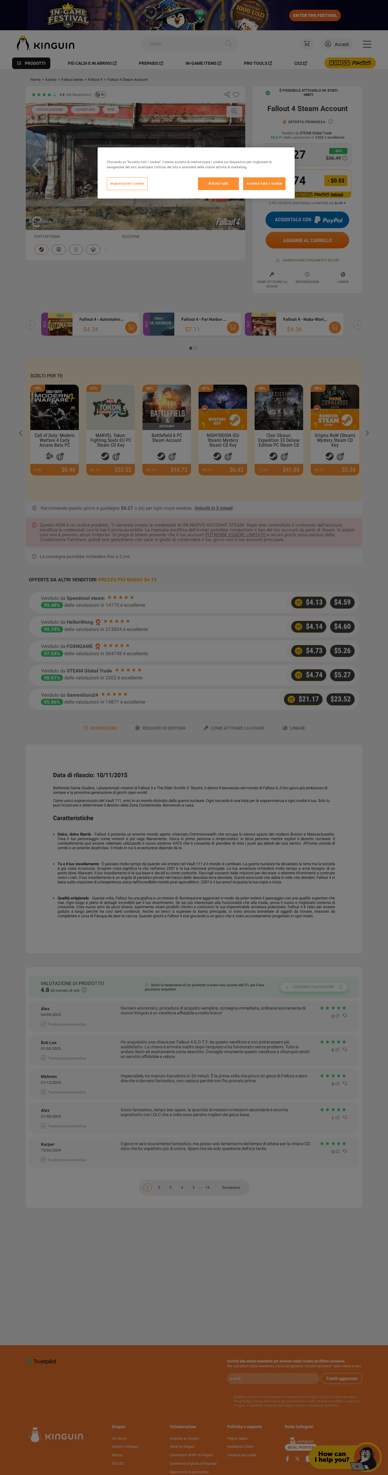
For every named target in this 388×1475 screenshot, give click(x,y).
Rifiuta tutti (218, 184)
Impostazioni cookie (127, 184)
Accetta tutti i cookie (264, 184)
